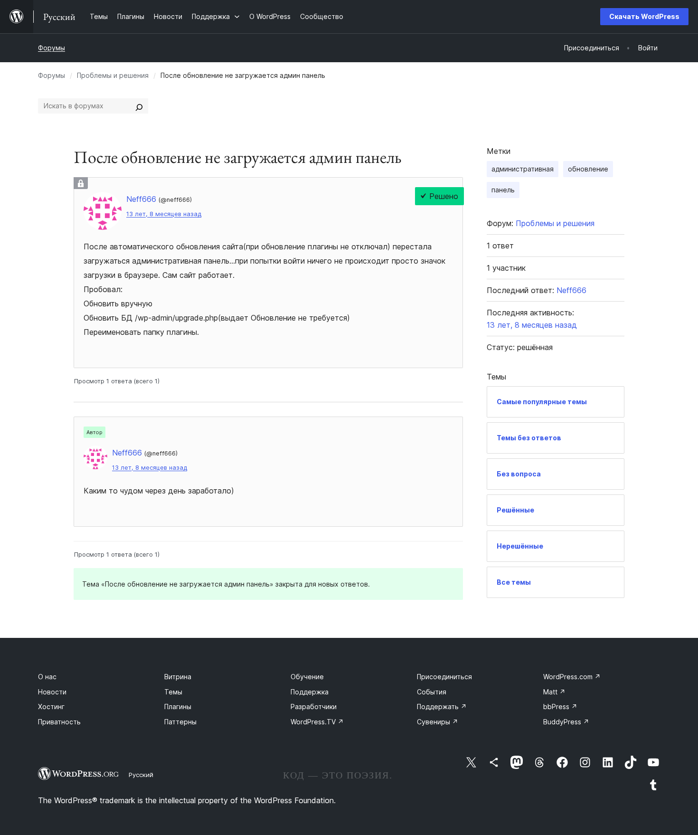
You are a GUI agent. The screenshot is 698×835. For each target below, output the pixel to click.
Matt (554, 692)
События (431, 692)
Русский (141, 774)
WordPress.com (572, 677)
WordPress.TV (317, 722)
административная (522, 169)
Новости (52, 692)
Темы (173, 692)
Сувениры (437, 722)
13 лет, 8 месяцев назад (163, 214)
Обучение (307, 677)
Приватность (59, 722)
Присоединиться (444, 677)
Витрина (177, 677)
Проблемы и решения (113, 75)
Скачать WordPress (644, 16)
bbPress (560, 706)
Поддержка (310, 692)
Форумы (51, 48)
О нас (47, 677)
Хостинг (51, 706)
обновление (588, 169)
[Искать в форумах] (139, 106)
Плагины (177, 706)
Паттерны (180, 722)
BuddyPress (566, 722)
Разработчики (314, 706)
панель (503, 190)
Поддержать (442, 706)
